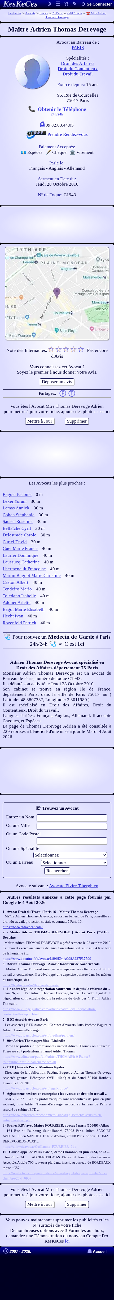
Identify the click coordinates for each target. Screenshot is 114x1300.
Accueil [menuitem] (97, 1251)
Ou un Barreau (19, 862)
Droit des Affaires (77, 63)
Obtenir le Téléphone (62, 111)
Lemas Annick (16, 507)
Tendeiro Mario (17, 588)
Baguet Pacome (17, 494)
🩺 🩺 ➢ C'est (57, 640)
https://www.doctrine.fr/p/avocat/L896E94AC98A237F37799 (47, 959)
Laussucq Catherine (21, 561)
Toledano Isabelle (19, 595)
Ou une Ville (18, 825)
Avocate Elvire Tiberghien (73, 885)
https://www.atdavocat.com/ (23, 927)
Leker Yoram (15, 501)
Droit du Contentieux (78, 68)
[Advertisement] (57, 225)
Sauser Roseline (18, 521)
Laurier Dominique (20, 555)
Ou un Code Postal (23, 833)
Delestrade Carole (19, 534)
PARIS (78, 47)
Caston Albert (15, 582)
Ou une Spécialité (22, 848)
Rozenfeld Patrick (19, 622)
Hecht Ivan (13, 615)
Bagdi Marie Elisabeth (24, 609)
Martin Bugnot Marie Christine (32, 575)
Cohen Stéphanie (18, 514)
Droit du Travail (78, 74)
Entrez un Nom (20, 816)
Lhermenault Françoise (24, 568)
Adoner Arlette (16, 602)
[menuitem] (96, 4)
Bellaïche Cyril (17, 528)
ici (67, 1241)
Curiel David (15, 541)
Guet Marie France (20, 548)
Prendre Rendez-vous (67, 134)
